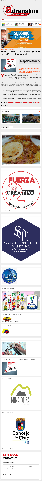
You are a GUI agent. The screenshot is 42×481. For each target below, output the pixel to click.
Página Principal (12, 466)
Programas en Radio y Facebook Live (11, 468)
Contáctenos (30, 466)
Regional (6, 49)
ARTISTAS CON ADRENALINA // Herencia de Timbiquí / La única (21, 24)
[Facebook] (1, 1)
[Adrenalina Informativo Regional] (21, 17)
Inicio (2, 49)
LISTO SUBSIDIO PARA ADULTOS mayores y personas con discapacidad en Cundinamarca (29, 72)
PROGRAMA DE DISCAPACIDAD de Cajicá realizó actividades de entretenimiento (30, 121)
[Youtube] (7, 1)
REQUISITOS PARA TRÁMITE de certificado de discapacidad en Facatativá (28, 66)
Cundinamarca (11, 49)
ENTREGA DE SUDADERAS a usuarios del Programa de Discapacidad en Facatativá (11, 121)
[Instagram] (3, 1)
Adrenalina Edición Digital (30, 468)
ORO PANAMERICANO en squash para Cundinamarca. (35, 24)
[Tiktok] (5, 1)
